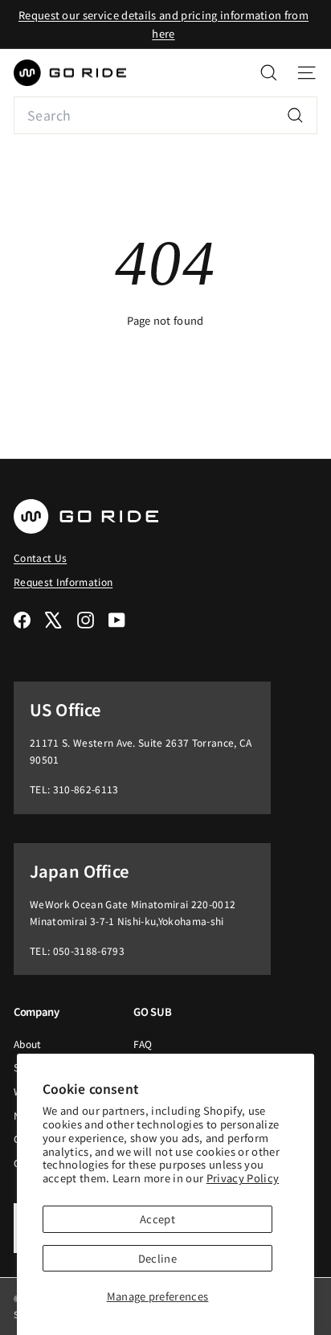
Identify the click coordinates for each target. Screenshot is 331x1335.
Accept (157, 1218)
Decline (157, 1258)
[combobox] (165, 115)
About (28, 1043)
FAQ (142, 1043)
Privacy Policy (243, 1178)
